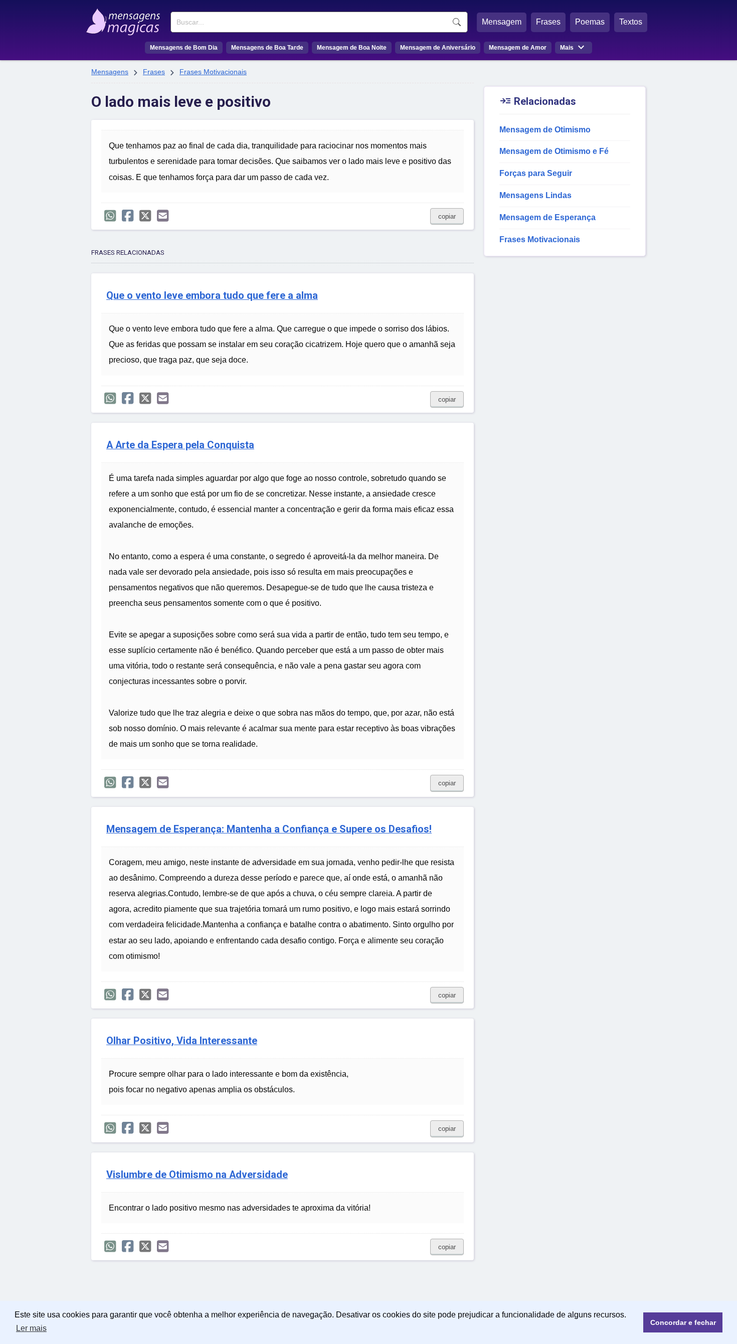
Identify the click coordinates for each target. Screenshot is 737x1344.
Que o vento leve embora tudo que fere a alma (212, 295)
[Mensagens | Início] (125, 19)
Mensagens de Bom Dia (184, 47)
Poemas (590, 22)
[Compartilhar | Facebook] (127, 216)
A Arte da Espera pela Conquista (180, 445)
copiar (447, 216)
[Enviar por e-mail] (162, 216)
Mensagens (109, 72)
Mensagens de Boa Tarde (267, 47)
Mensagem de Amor (517, 47)
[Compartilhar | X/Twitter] (145, 216)
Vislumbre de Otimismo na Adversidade (197, 1175)
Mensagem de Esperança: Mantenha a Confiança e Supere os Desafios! (269, 829)
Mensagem (501, 22)
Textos (630, 22)
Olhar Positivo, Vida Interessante (181, 1041)
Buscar (456, 22)
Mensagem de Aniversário (437, 47)
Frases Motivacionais (213, 72)
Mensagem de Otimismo (545, 129)
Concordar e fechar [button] (683, 1322)
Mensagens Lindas (535, 195)
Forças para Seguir (535, 173)
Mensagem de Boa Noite (352, 47)
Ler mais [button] (31, 1328)
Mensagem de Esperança (547, 217)
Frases (548, 22)
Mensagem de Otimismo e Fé (554, 151)
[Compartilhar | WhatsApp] (110, 216)
